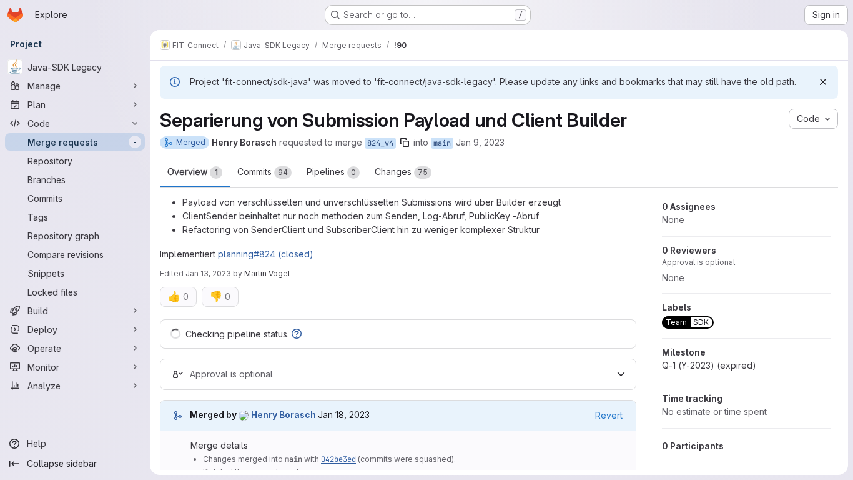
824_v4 (380, 143)
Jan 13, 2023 (208, 273)
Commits (262, 171)
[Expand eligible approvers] (620, 374)
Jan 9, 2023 (480, 142)
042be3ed (338, 459)
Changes (401, 171)
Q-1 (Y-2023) (709, 365)
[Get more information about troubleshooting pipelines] (297, 334)
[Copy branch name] (404, 142)
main (442, 143)
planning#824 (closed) (265, 254)
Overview (192, 171)
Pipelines (331, 171)
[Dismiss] (823, 81)
